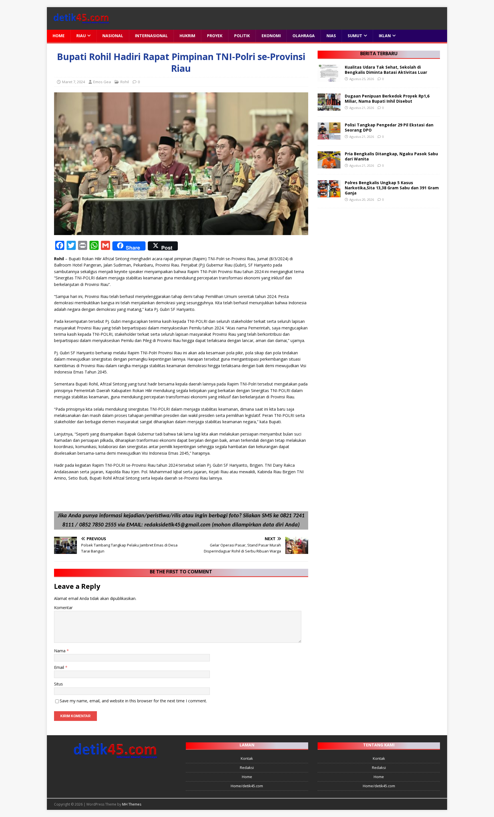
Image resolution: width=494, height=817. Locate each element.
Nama (60, 650)
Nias (331, 35)
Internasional (151, 35)
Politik (242, 35)
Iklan (385, 35)
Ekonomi (271, 35)
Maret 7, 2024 (73, 81)
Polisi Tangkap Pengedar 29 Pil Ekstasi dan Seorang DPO (389, 127)
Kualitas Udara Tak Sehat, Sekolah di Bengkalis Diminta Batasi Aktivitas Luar (386, 69)
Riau (81, 35)
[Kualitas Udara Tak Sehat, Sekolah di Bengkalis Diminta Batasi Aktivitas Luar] (329, 78)
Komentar (63, 607)
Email (59, 667)
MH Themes (131, 804)
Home (59, 35)
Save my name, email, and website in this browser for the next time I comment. (133, 700)
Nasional (112, 35)
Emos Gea (102, 81)
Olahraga (303, 35)
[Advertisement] (379, 255)
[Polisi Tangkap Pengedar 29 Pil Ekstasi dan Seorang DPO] (329, 136)
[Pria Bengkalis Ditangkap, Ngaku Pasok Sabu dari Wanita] (329, 165)
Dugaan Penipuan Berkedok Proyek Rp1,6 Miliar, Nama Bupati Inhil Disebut (387, 98)
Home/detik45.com (247, 785)
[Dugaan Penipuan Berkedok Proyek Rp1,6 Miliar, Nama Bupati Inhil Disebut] (329, 107)
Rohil (124, 81)
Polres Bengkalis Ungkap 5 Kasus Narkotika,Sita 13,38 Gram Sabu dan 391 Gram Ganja (392, 188)
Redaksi (247, 767)
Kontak (247, 758)
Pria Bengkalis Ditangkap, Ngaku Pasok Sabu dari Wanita (391, 156)
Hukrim (187, 35)
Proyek (214, 35)
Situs (58, 684)
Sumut (355, 35)
